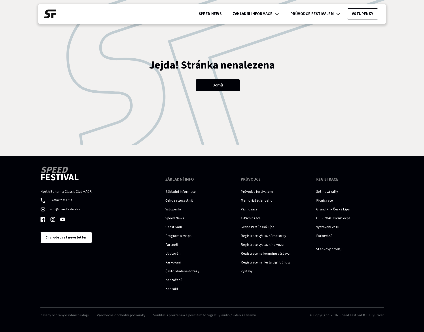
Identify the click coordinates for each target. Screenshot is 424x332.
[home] (50, 14)
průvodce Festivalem (312, 14)
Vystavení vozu (327, 227)
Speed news (210, 14)
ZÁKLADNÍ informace (253, 14)
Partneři (171, 244)
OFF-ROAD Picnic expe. (333, 218)
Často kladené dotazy (182, 271)
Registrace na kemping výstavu (265, 253)
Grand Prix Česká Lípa (257, 227)
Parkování (173, 262)
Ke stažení (173, 280)
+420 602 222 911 (61, 200)
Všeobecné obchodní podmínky (121, 315)
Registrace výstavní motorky (263, 235)
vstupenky (362, 14)
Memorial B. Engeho (257, 200)
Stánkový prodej (329, 249)
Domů (217, 85)
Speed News (174, 218)
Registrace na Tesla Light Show (265, 262)
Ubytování (173, 253)
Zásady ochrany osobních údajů (64, 315)
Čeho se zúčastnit (179, 200)
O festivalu (173, 227)
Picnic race (249, 209)
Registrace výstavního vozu (262, 244)
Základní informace (180, 191)
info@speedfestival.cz (65, 209)
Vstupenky (173, 209)
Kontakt (171, 288)
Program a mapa (178, 235)
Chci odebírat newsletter (66, 237)
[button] (256, 14)
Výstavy (246, 271)
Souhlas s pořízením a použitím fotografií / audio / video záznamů (204, 315)
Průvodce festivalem (257, 191)
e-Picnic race (251, 218)
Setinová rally (327, 191)
